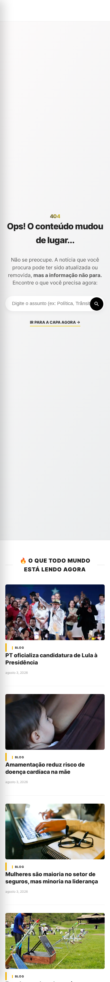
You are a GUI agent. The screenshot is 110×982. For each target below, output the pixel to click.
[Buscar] (96, 304)
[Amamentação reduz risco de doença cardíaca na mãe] (55, 722)
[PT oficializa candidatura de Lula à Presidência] (55, 612)
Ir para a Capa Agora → (55, 322)
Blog (19, 647)
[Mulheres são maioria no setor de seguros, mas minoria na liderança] (55, 831)
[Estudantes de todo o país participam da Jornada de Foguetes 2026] (55, 941)
